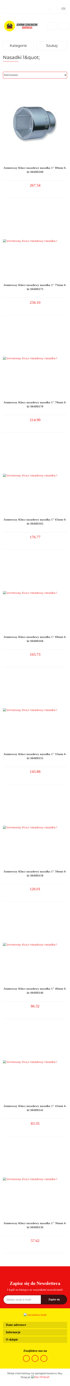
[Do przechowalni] (65, 189)
